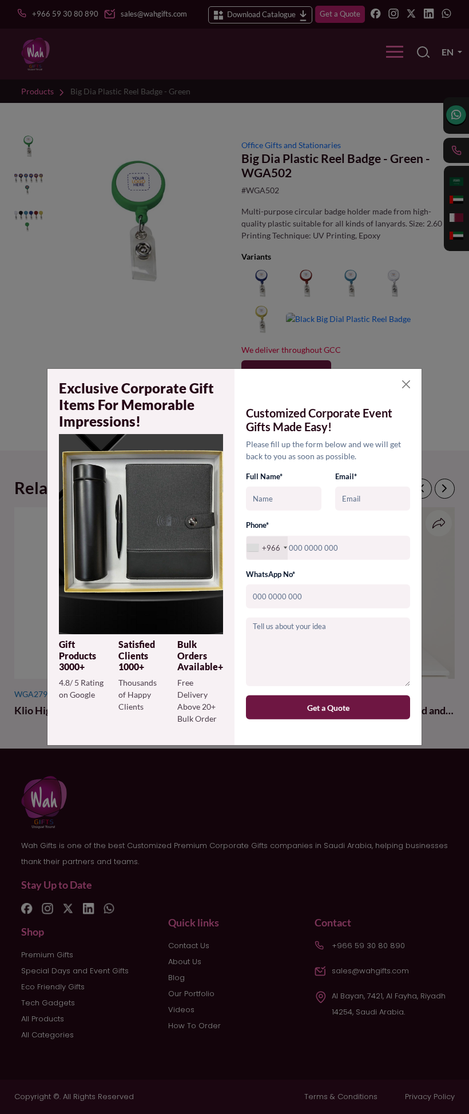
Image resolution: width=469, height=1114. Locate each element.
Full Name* (264, 476)
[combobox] (267, 548)
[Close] (406, 384)
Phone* (257, 525)
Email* (346, 476)
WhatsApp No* (270, 574)
